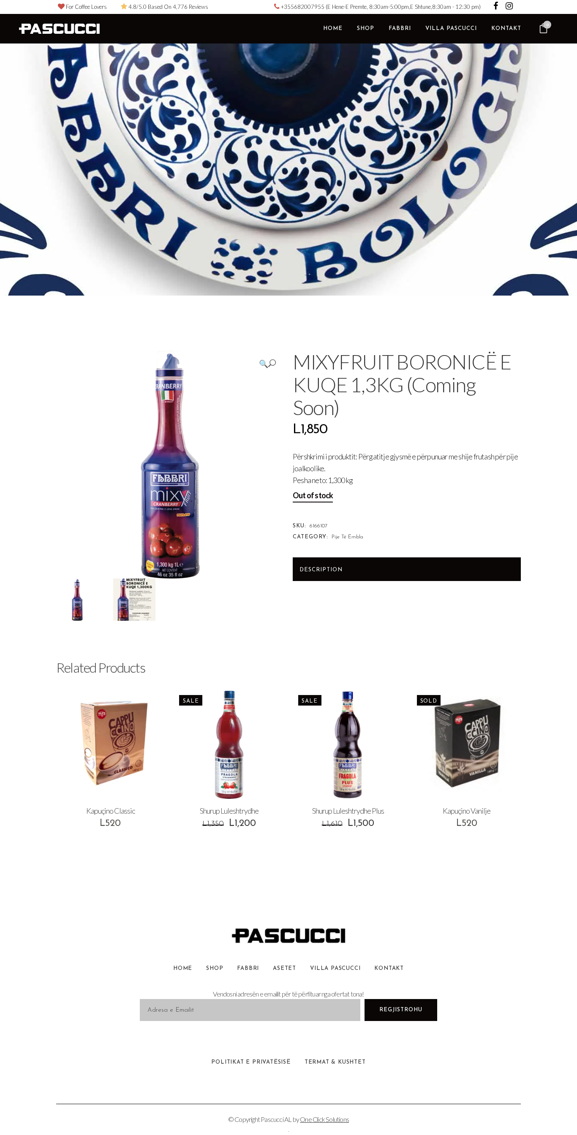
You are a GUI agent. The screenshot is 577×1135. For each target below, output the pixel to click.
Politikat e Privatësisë (250, 1062)
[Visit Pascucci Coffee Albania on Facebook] (496, 6)
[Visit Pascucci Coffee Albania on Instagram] (509, 6)
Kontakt (389, 968)
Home (182, 968)
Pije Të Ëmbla (347, 537)
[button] (267, 363)
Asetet (284, 968)
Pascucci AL (276, 1119)
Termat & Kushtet (335, 1062)
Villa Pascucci (335, 968)
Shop (214, 968)
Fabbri (248, 968)
